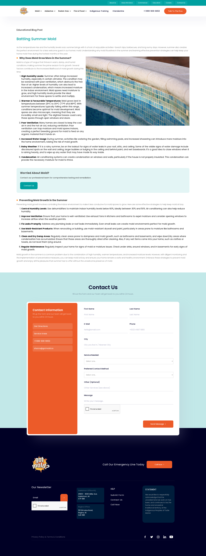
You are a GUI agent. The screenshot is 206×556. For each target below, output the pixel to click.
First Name (89, 309)
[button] (38, 11)
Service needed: (91, 355)
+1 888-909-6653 (152, 11)
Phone (132, 324)
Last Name (135, 309)
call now (115, 504)
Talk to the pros (175, 11)
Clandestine (118, 11)
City (86, 339)
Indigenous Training (99, 11)
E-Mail (87, 324)
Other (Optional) (92, 382)
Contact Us (29, 185)
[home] (24, 11)
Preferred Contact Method (96, 368)
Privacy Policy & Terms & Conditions (48, 537)
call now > (159, 464)
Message (88, 395)
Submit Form (117, 495)
